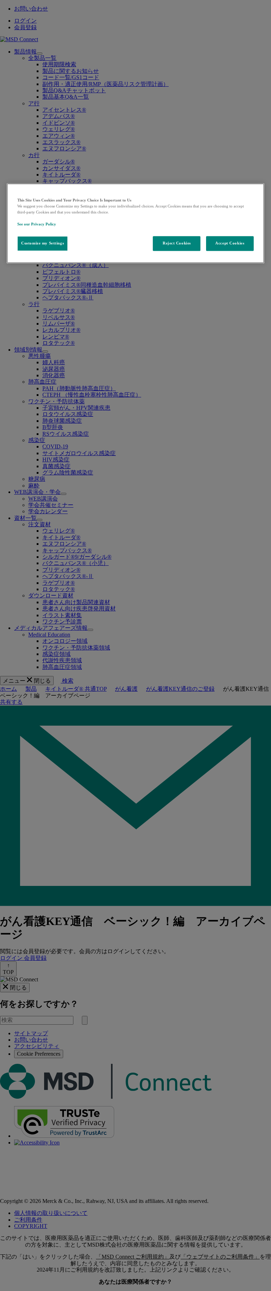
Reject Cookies (177, 243)
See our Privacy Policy (36, 224)
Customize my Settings (42, 243)
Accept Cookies (229, 243)
